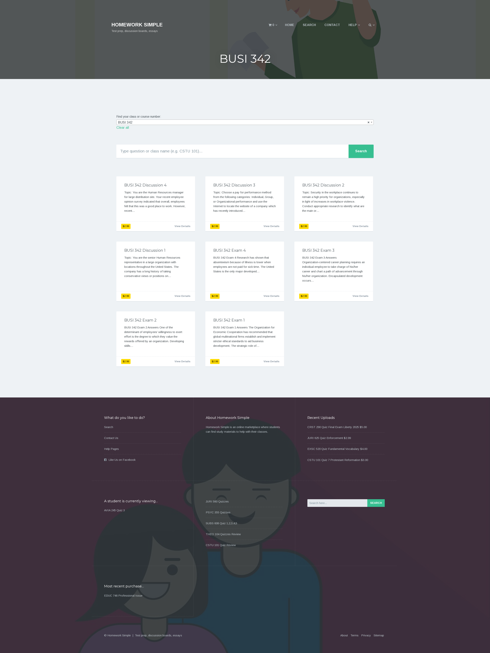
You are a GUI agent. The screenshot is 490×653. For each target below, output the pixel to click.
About (344, 635)
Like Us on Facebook (122, 459)
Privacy (366, 635)
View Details (182, 226)
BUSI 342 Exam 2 (140, 320)
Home (289, 25)
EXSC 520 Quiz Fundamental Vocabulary (333, 448)
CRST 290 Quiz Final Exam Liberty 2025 (333, 427)
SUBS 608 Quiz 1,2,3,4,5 (221, 523)
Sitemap (379, 635)
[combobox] (245, 122)
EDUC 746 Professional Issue (123, 595)
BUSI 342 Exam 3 (318, 250)
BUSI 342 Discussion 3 (234, 185)
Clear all (122, 127)
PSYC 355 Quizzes (218, 512)
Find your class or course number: (138, 116)
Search (309, 25)
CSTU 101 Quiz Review (221, 545)
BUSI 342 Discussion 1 (144, 250)
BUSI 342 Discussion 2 (323, 185)
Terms (354, 635)
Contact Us (111, 438)
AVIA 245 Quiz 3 (114, 510)
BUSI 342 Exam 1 (229, 320)
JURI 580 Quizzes (217, 501)
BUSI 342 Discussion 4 (145, 185)
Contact (332, 25)
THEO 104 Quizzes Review (223, 534)
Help (353, 25)
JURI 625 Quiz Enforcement (325, 438)
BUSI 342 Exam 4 (229, 250)
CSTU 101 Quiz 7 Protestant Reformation (333, 460)
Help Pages (111, 448)
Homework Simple (137, 25)
